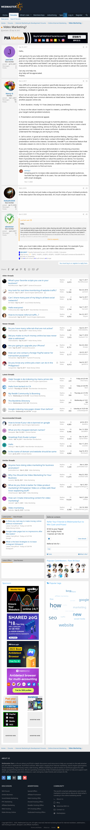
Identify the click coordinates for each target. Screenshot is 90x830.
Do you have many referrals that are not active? (30, 328)
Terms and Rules (36, 827)
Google (34, 411)
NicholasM (84, 453)
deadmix (85, 424)
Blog (58, 802)
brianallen (11, 411)
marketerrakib (83, 477)
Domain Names (31, 432)
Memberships (39, 15)
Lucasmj (11, 480)
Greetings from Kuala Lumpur (22, 437)
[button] (31, 15)
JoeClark (6, 30)
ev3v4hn (85, 446)
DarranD (85, 309)
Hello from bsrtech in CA (19, 386)
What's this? (83, 554)
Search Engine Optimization (34, 293)
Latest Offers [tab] (6, 560)
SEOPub (85, 299)
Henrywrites (12, 358)
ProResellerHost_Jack (81, 509)
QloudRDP (84, 431)
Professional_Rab (13, 310)
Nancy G (9, 93)
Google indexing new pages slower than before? (30, 409)
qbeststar (9, 226)
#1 (87, 47)
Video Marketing (34, 470)
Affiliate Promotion (34, 795)
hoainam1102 (83, 337)
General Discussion (35, 285)
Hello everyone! (15, 307)
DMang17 (11, 447)
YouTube (27, 510)
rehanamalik (12, 317)
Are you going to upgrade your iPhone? (26, 345)
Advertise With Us (63, 806)
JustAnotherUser (13, 470)
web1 (10, 425)
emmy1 (27, 170)
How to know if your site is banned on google (29, 422)
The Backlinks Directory (19, 400)
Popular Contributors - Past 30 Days (63, 560)
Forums (13, 15)
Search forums (15, 19)
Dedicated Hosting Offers (36, 812)
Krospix (85, 347)
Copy (49, 549)
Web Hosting (6, 809)
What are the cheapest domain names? (26, 430)
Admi (10, 348)
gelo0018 (85, 364)
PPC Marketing (7, 802)
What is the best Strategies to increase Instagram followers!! (21, 542)
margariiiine (12, 368)
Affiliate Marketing (8, 805)
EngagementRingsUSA (81, 488)
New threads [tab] (17, 517)
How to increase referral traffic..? (23, 314)
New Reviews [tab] (18, 560)
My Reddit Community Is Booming (24, 393)
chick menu (12, 381)
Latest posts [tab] (6, 517)
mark (10, 454)
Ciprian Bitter (83, 439)
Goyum (85, 316)
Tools (50, 554)
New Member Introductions (39, 310)
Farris (10, 396)
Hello (10, 444)
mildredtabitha (13, 331)
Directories (33, 403)
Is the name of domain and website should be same (32, 451)
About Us (60, 799)
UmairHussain (13, 493)
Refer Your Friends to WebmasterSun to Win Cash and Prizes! (65, 523)
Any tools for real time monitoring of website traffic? (32, 290)
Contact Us (60, 809)
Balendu (11, 510)
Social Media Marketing (32, 303)
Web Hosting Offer (34, 798)
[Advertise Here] (35, 719)
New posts (5, 19)
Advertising (52, 15)
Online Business (7, 795)
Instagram (9, 548)
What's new (24, 15)
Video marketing (16, 507)
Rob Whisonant (83, 282)
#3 (87, 188)
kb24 (86, 388)
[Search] (86, 15)
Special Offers (32, 791)
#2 (87, 81)
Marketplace (61, 813)
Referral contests (53, 517)
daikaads (11, 293)
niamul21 (11, 503)
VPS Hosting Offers (34, 809)
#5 (87, 214)
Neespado (11, 432)
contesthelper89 (82, 411)
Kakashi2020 (9, 200)
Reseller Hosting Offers (36, 805)
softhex (85, 499)
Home (5, 15)
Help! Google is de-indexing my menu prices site (30, 379)
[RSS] (58, 827)
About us (46, 827)
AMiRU (10, 439)
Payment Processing (33, 358)
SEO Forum (6, 791)
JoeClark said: (25, 220)
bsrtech (10, 389)
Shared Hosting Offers (35, 802)
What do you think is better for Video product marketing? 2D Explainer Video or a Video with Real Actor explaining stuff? (31, 488)
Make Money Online (34, 331)
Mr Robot (11, 303)
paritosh (85, 292)
